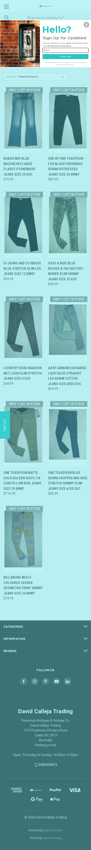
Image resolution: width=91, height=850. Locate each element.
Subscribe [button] (65, 56)
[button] (86, 24)
